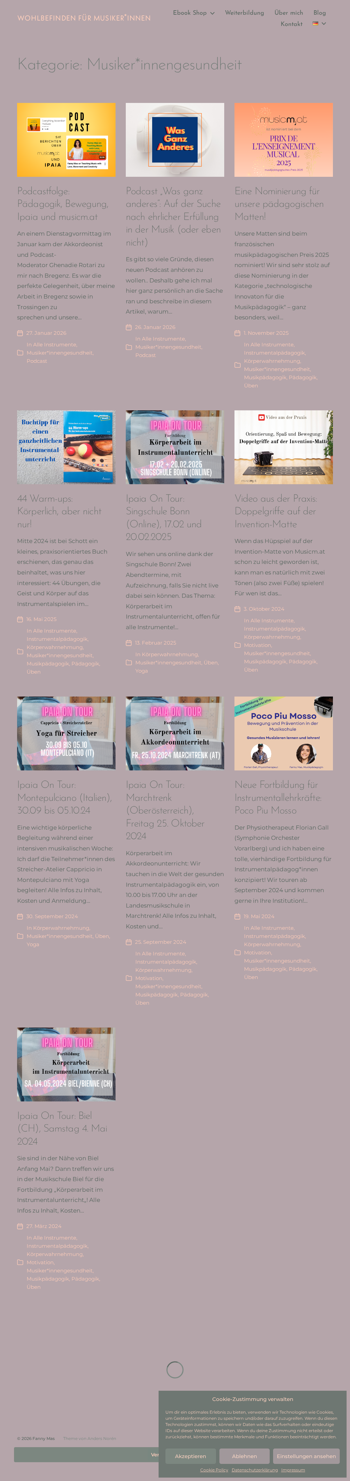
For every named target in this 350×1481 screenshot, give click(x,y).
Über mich (288, 13)
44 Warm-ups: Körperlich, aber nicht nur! (59, 512)
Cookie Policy (214, 1469)
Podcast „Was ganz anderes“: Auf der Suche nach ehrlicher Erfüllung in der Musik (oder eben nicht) (173, 217)
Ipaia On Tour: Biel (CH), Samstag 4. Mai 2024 (62, 1129)
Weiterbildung (244, 13)
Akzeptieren (190, 1456)
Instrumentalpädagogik (274, 352)
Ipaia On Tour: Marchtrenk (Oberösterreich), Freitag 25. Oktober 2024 (165, 811)
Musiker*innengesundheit (60, 352)
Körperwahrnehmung (272, 361)
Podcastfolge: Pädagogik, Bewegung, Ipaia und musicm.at (63, 204)
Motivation (257, 645)
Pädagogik (303, 377)
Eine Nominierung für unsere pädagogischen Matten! (279, 204)
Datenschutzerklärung (255, 1469)
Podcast (37, 361)
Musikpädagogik (265, 377)
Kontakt (291, 25)
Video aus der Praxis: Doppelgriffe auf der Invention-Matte (275, 512)
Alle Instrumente (54, 344)
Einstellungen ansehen (306, 1456)
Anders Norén (102, 1438)
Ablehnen (244, 1456)
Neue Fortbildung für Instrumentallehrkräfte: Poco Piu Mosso (277, 798)
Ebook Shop (190, 13)
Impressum (293, 1469)
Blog (319, 13)
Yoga (141, 670)
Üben (251, 385)
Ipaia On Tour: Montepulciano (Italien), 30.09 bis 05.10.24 (64, 798)
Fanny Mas (43, 1438)
